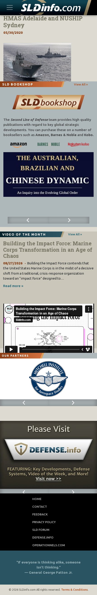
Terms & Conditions (74, 589)
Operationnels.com (48, 545)
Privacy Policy (44, 522)
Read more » (13, 286)
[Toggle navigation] (9, 7)
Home (37, 499)
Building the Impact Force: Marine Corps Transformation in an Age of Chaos (47, 249)
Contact (39, 506)
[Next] (68, 220)
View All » (81, 84)
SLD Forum (40, 530)
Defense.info (42, 537)
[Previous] (28, 220)
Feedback (40, 514)
